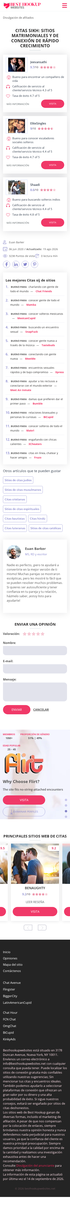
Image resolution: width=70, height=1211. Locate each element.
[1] (25, 634)
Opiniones (10, 958)
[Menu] (64, 5)
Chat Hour (10, 1013)
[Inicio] (25, 5)
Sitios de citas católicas (45, 528)
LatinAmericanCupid (17, 1003)
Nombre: (9, 643)
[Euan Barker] (14, 552)
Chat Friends (44, 291)
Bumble (38, 403)
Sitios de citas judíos (18, 480)
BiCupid (48, 417)
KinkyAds (9, 1039)
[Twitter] (25, 264)
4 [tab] (66, 817)
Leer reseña (35, 902)
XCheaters (35, 444)
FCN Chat (9, 1019)
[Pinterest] (34, 264)
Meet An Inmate (20, 390)
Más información (18, 104)
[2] (29, 634)
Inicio (6, 952)
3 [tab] (66, 811)
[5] (43, 634)
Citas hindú (37, 518)
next (42, 927)
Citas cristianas (15, 499)
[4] (38, 634)
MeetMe (30, 358)
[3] (34, 634)
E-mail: (8, 661)
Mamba (31, 304)
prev (28, 927)
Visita (52, 103)
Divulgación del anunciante (35, 1166)
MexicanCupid (26, 318)
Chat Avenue (12, 983)
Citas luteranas (15, 528)
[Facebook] (6, 264)
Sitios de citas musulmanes (23, 490)
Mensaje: (9, 679)
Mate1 (30, 430)
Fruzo (37, 457)
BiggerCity (10, 996)
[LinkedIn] (15, 264)
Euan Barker (35, 548)
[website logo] (16, 65)
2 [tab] (66, 805)
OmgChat (9, 1026)
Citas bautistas (15, 518)
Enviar (17, 710)
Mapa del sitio (13, 965)
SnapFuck (31, 331)
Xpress (59, 372)
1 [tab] (66, 800)
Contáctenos (12, 971)
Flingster (9, 989)
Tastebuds (48, 345)
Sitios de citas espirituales (22, 509)
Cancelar (41, 710)
